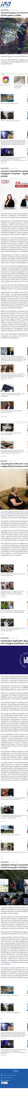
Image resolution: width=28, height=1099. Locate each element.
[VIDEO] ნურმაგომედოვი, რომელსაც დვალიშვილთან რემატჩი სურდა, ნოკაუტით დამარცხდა (13, 798)
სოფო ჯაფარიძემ (6, 514)
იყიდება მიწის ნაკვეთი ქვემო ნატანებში (10, 834)
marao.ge (3, 616)
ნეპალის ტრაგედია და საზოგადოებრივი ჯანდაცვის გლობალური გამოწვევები (13, 574)
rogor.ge (2, 633)
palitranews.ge (4, 416)
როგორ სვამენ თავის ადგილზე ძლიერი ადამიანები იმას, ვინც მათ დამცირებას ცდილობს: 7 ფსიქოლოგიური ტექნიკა (13, 629)
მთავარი (15, 1070)
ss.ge (2, 840)
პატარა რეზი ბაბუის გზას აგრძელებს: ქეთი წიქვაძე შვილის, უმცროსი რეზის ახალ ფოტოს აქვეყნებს (13, 611)
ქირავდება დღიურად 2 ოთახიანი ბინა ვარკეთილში (13, 852)
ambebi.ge (3, 362)
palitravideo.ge (4, 146)
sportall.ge (3, 803)
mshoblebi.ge (3, 597)
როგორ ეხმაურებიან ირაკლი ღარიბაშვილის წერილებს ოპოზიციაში (11, 411)
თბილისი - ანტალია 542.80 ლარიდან (9, 103)
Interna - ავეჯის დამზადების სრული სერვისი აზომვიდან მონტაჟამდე (11, 433)
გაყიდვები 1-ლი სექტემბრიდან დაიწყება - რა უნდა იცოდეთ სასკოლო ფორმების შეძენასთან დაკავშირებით (13, 395)
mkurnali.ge (3, 579)
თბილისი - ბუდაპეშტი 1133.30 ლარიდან (10, 120)
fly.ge (2, 109)
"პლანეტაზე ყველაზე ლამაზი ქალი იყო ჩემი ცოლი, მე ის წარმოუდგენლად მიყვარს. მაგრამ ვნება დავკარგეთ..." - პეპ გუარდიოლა (14, 816)
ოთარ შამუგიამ (5, 964)
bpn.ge (2, 399)
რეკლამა (16, 1071)
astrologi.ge (3, 821)
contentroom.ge (4, 438)
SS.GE (2, 74)
